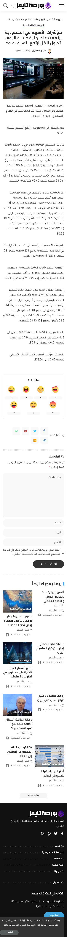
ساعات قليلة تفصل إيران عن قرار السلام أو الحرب (50, 648)
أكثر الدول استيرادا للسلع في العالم (52, 773)
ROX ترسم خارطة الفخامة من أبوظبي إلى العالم (19, 752)
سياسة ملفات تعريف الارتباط (19, 925)
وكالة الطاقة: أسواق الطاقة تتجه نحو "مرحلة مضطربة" (18, 724)
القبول (9, 932)
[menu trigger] (60, 5)
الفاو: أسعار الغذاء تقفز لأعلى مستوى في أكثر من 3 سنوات (17, 672)
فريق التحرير (39, 51)
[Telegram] (44, 440)
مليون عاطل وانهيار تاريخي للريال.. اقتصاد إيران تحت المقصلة (18, 621)
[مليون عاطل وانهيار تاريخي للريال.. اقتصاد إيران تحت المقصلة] (17, 601)
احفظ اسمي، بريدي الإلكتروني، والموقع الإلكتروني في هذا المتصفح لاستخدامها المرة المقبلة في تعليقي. (31, 552)
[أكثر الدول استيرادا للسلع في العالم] (49, 756)
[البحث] (6, 5)
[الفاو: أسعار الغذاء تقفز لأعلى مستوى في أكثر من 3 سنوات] (17, 653)
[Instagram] (43, 834)
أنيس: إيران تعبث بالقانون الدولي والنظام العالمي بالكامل (53, 599)
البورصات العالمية (33, 25)
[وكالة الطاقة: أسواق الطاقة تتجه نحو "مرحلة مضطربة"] (17, 705)
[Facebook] (44, 431)
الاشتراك (54, 916)
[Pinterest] (25, 431)
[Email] (35, 440)
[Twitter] (35, 431)
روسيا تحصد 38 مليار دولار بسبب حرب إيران (50, 698)
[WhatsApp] (16, 431)
